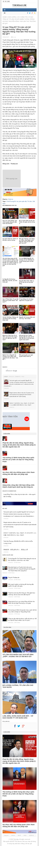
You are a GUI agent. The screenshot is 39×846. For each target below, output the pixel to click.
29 (18, 17)
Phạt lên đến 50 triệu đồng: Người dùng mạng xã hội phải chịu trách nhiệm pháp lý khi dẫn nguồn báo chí (19, 445)
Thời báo (16, 839)
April (14, 17)
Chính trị (23, 17)
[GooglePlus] (32, 13)
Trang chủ (6, 835)
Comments (18, 376)
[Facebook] (27, 13)
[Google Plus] (24, 726)
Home (5, 17)
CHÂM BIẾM (6, 433)
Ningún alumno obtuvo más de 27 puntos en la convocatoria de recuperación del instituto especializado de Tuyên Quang (19, 524)
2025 (9, 17)
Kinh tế (19, 835)
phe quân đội (23, 201)
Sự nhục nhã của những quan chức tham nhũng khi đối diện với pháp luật (19, 473)
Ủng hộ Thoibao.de (13, 577)
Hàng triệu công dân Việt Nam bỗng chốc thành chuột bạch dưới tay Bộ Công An (18, 486)
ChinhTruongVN (11, 201)
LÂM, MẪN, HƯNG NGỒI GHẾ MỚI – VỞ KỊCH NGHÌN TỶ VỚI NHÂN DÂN (18, 717)
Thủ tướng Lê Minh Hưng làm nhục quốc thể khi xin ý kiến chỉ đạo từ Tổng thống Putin (18, 459)
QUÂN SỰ (31, 835)
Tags (22, 376)
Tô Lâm (29, 201)
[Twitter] (29, 13)
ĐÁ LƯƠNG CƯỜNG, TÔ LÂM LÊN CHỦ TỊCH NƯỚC (18, 686)
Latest (6, 376)
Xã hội (25, 835)
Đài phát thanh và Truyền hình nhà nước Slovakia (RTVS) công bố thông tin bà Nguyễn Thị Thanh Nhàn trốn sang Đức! (21, 568)
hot (17, 201)
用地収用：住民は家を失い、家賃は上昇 (15, 549)
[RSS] (34, 13)
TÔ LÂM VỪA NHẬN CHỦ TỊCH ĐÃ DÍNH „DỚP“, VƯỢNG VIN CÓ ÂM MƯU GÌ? (18, 655)
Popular (11, 376)
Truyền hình (7, 627)
